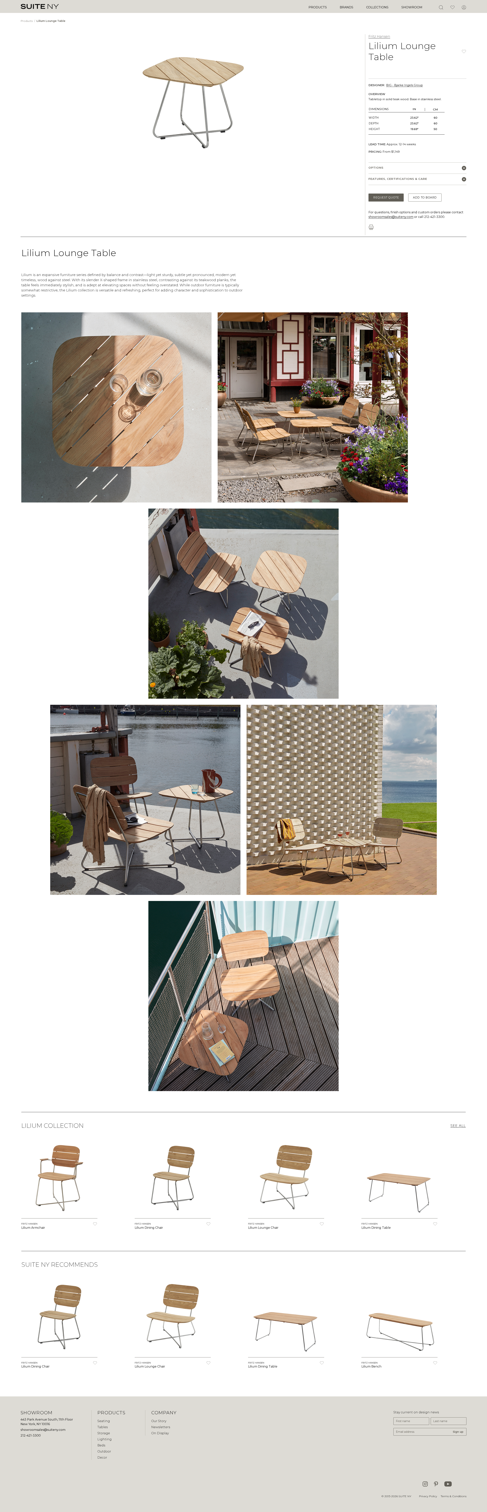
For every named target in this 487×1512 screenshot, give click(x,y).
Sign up (458, 1431)
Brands (346, 7)
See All (458, 1126)
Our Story (158, 1421)
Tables (102, 1427)
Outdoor (104, 1451)
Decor (102, 1457)
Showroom (411, 7)
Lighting (104, 1439)
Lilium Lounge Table (51, 21)
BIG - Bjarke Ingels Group (404, 85)
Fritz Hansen (379, 36)
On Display (160, 1433)
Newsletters (160, 1427)
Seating (103, 1421)
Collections (377, 7)
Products (318, 7)
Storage (103, 1433)
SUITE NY (405, 1496)
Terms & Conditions (453, 1496)
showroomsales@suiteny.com (390, 217)
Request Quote (386, 197)
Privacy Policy (428, 1496)
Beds (101, 1445)
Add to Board (425, 197)
